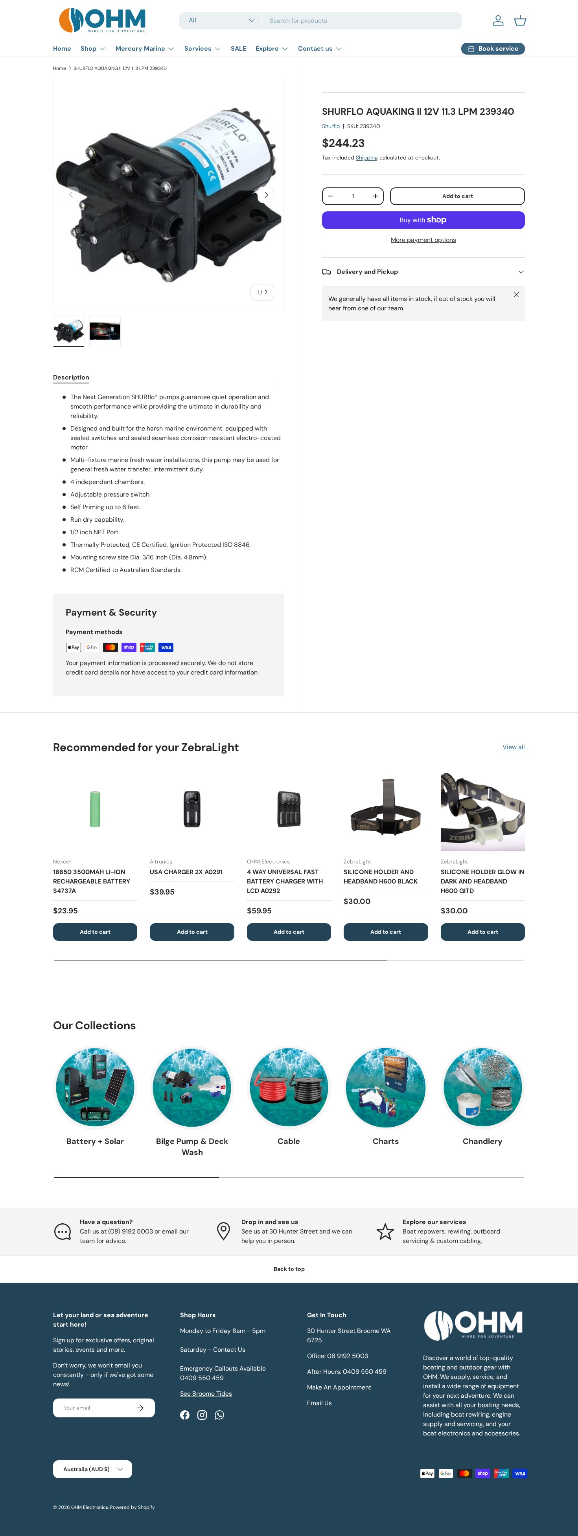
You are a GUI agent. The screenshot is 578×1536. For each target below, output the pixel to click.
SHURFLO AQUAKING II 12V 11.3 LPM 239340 (120, 68)
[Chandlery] (483, 1087)
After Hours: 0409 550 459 (347, 1371)
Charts (386, 1141)
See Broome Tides (206, 1393)
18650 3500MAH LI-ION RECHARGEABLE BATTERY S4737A (91, 881)
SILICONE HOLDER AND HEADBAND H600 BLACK (381, 876)
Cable (289, 1141)
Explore (267, 48)
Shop (88, 48)
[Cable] (289, 1087)
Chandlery (483, 1141)
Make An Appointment (339, 1387)
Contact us (315, 48)
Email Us (319, 1403)
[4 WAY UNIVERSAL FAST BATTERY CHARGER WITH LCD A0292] (289, 809)
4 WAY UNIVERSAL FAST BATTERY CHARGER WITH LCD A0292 (285, 881)
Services (198, 48)
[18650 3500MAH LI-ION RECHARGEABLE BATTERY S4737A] (95, 809)
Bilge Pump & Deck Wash (192, 1146)
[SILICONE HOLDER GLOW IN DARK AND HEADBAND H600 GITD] (483, 809)
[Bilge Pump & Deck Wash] (192, 1087)
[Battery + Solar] (95, 1087)
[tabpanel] (168, 483)
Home (62, 48)
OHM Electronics (89, 1507)
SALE (238, 48)
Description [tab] (71, 377)
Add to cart (457, 196)
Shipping (367, 157)
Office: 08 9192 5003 (337, 1356)
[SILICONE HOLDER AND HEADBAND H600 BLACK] (386, 809)
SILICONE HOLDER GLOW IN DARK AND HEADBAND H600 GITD (483, 881)
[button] (520, 20)
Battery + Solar (95, 1141)
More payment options (423, 240)
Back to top (289, 1268)
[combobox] (320, 20)
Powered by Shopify (132, 1507)
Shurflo (331, 126)
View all (514, 747)
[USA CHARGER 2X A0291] (192, 809)
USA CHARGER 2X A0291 (186, 872)
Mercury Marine (140, 48)
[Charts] (385, 1087)
